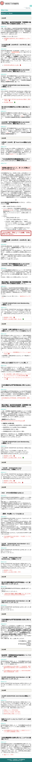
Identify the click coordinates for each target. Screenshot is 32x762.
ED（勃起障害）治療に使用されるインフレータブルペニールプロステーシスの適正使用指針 (17, 374)
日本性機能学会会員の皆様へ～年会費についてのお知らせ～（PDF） (17, 537)
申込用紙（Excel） (9, 102)
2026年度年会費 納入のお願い (11, 65)
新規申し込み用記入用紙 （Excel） (13, 319)
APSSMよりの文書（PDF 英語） (12, 712)
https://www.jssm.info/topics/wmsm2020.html (17, 594)
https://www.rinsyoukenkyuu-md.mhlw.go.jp (12, 420)
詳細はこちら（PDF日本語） (11, 710)
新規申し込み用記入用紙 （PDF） (13, 482)
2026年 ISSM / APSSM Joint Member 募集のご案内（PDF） (17, 100)
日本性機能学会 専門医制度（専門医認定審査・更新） (16, 398)
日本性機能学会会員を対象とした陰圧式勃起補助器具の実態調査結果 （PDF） (17, 671)
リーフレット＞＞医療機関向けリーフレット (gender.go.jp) (17, 353)
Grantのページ (13, 154)
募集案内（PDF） (8, 317)
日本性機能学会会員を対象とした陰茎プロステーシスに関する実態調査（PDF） (17, 731)
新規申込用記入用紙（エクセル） (12, 713)
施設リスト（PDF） (9, 754)
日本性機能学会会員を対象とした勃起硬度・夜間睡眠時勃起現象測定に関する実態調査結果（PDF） (17, 667)
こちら (7, 80)
